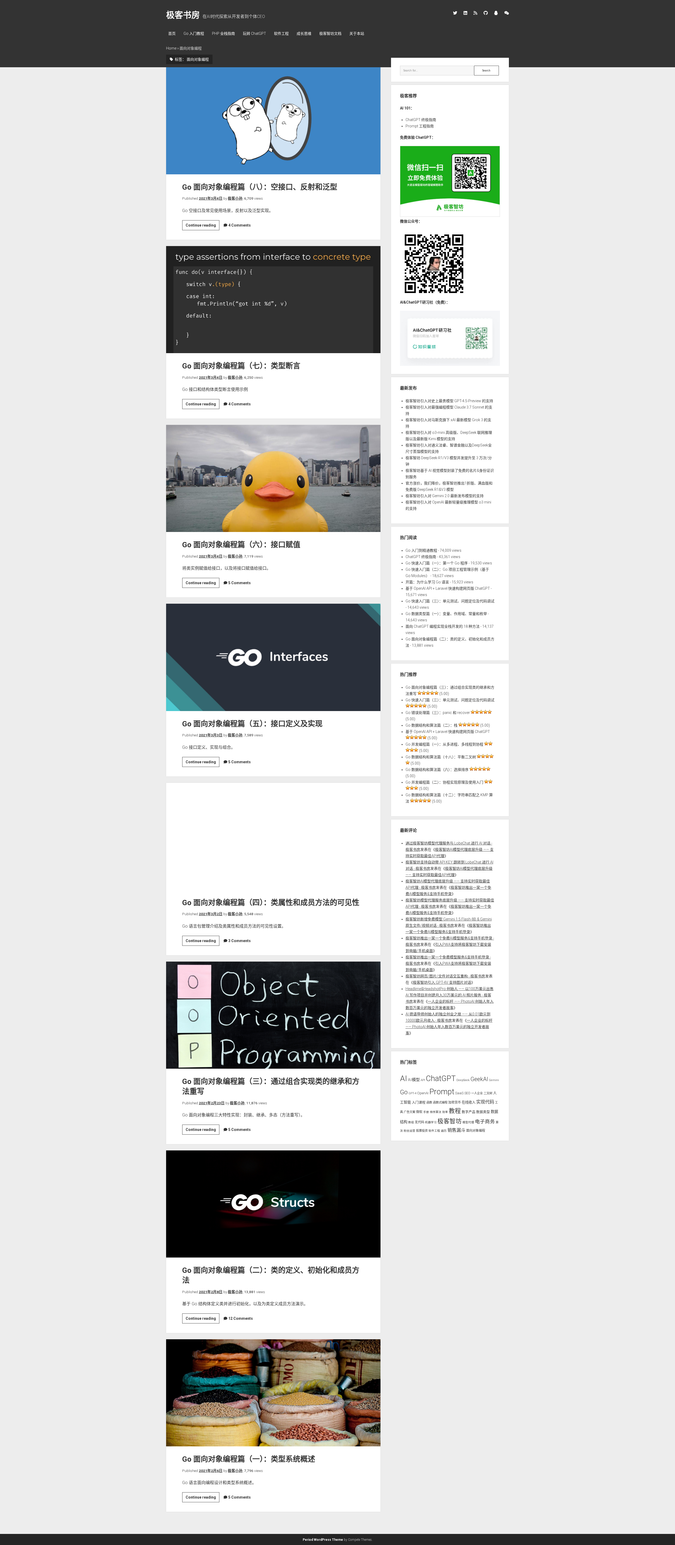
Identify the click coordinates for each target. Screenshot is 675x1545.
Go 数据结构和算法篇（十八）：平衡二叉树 (441, 757)
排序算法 (435, 1112)
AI (403, 1078)
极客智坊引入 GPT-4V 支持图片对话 (442, 982)
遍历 (444, 1131)
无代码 (419, 1122)
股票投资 (422, 1131)
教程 (455, 1111)
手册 (426, 1112)
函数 (429, 1102)
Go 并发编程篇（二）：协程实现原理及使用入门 (444, 782)
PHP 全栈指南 (223, 33)
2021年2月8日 (211, 1292)
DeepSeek (463, 1080)
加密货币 (454, 1102)
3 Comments (239, 941)
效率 (445, 1112)
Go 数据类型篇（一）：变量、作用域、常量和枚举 (446, 614)
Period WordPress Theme (323, 1540)
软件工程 (281, 33)
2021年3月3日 (211, 735)
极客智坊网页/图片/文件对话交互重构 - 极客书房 (445, 976)
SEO (467, 1093)
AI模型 (414, 1079)
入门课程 (419, 1102)
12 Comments (240, 1318)
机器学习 (431, 1122)
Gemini (494, 1080)
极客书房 (183, 15)
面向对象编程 (475, 1131)
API (423, 1080)
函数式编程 (440, 1102)
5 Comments (239, 583)
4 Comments (239, 225)
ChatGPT (441, 1078)
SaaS (459, 1093)
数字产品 (468, 1112)
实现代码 (485, 1102)
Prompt (441, 1091)
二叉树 (488, 1093)
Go (404, 1092)
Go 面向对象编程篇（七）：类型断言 (273, 299)
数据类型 (483, 1112)
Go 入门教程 (194, 33)
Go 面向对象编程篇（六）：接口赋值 (273, 478)
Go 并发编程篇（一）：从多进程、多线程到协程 (444, 744)
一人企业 (477, 1093)
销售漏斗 (456, 1130)
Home (171, 48)
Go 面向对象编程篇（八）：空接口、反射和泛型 (273, 120)
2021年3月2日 (211, 914)
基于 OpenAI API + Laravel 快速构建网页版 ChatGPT (448, 588)
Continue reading (202, 226)
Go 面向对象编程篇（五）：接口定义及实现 (273, 657)
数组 (411, 1122)
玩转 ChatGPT (254, 33)
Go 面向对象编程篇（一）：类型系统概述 (273, 1392)
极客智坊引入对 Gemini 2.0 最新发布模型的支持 (445, 496)
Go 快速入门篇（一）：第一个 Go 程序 (437, 563)
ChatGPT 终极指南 (421, 120)
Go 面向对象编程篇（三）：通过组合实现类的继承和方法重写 (273, 1015)
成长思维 (304, 33)
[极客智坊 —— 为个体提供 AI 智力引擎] (450, 215)
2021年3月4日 (211, 198)
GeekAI (479, 1079)
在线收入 (468, 1102)
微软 (419, 1112)
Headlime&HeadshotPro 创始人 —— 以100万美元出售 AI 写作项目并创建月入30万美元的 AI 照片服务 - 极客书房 (450, 995)
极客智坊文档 (330, 33)
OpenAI (422, 1093)
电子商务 (485, 1122)
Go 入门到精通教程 (421, 550)
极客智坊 (449, 1121)
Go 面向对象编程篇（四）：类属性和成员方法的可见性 (273, 836)
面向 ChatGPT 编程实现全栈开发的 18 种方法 (443, 626)
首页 (172, 33)
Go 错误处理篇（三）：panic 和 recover (438, 713)
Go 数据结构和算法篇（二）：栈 (431, 725)
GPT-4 (412, 1093)
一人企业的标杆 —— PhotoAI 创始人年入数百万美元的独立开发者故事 (449, 1026)
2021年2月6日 (211, 1471)
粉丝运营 (409, 1131)
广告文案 (409, 1112)
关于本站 (356, 33)
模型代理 (468, 1122)
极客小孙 (235, 198)
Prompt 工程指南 (420, 126)
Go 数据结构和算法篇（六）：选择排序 (437, 769)
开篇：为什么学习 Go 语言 (427, 582)
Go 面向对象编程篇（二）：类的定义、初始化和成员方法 (273, 1204)
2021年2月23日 (212, 1103)
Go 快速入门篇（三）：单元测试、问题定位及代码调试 (450, 601)
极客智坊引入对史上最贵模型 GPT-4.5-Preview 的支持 (449, 401)
